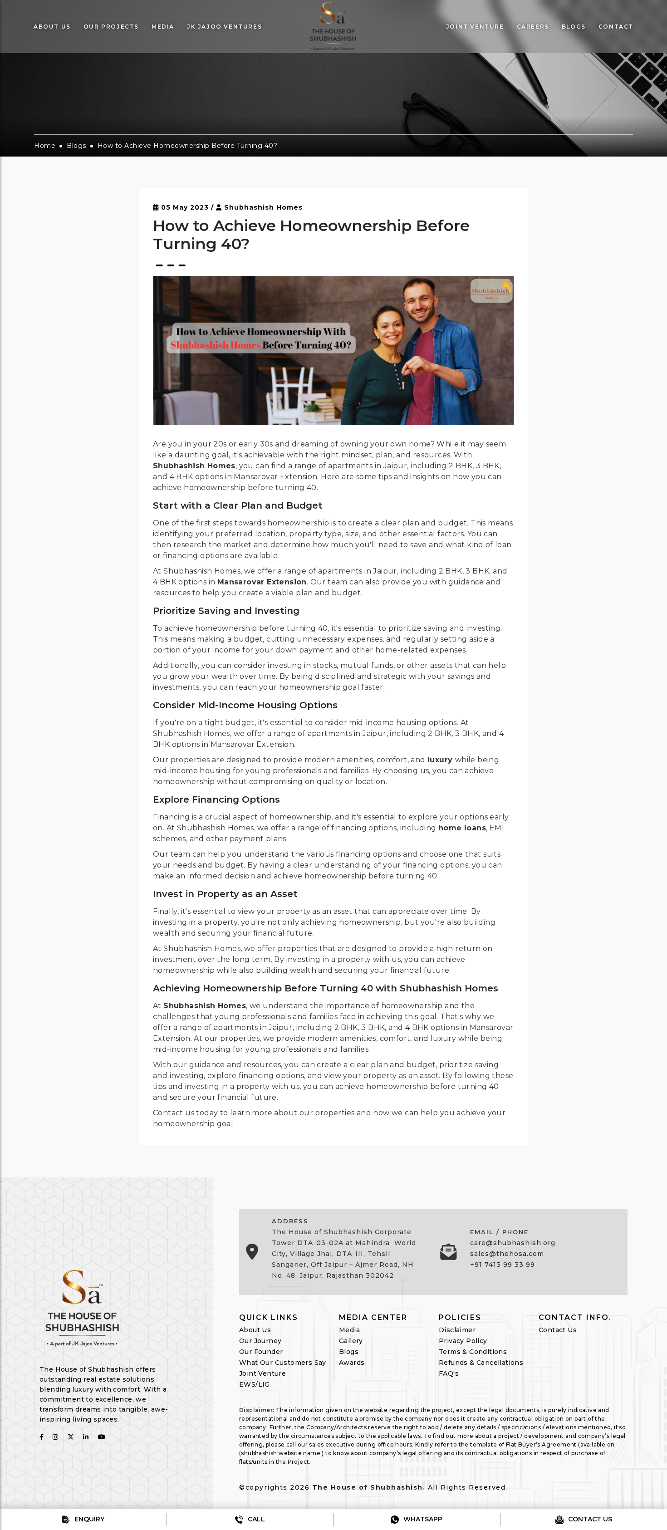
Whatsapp (422, 1519)
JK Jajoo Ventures (224, 26)
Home (44, 146)
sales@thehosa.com (507, 1254)
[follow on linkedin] (85, 1437)
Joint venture (475, 26)
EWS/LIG (254, 1384)
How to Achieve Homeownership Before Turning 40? (188, 146)
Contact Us (558, 1330)
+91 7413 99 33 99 (502, 1264)
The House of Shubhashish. (369, 1487)
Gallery (351, 1341)
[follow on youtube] (101, 1437)
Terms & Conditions (473, 1352)
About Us (52, 26)
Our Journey (260, 1341)
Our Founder (261, 1352)
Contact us (589, 1519)
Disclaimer (457, 1330)
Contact (615, 26)
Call (255, 1519)
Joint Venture (262, 1373)
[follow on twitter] (71, 1437)
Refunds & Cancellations (481, 1362)
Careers (533, 26)
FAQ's (449, 1373)
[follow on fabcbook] (41, 1437)
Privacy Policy (463, 1341)
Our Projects (111, 26)
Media (163, 26)
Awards (351, 1362)
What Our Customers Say (282, 1362)
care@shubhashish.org (512, 1243)
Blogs (574, 26)
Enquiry (88, 1519)
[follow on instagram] (55, 1437)
